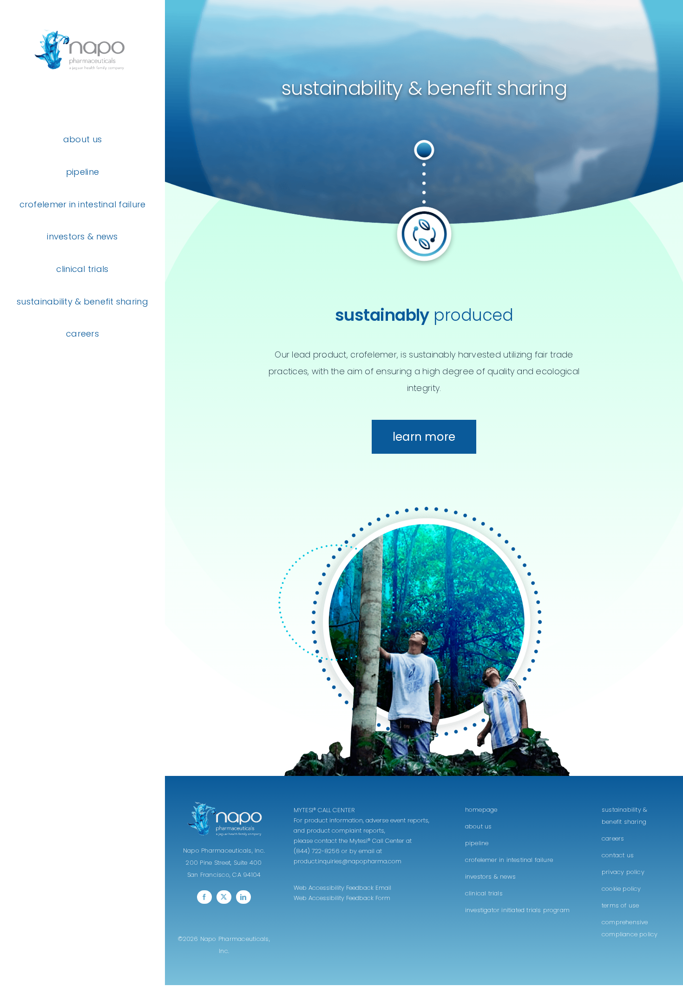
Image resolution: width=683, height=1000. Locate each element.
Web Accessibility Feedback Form (342, 898)
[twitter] (224, 897)
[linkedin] (243, 897)
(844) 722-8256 (317, 851)
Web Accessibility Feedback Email (342, 887)
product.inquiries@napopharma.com (347, 861)
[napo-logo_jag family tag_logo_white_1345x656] (224, 803)
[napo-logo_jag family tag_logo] (82, 19)
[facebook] (204, 897)
